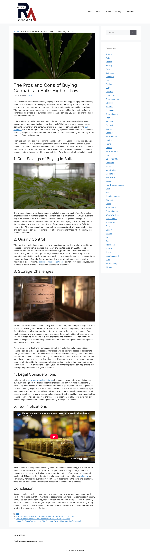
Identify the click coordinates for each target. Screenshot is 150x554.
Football (109, 125)
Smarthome (111, 207)
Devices (108, 12)
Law (107, 155)
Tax (72, 516)
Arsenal (109, 54)
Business (110, 73)
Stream (109, 230)
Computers (110, 95)
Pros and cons (53, 516)
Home (89, 12)
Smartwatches (112, 215)
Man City (110, 166)
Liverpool (110, 163)
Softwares (110, 222)
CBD (17, 514)
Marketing (110, 174)
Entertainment (112, 114)
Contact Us (130, 12)
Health (109, 140)
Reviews (109, 200)
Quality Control (64, 516)
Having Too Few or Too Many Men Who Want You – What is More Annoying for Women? (48, 521)
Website (109, 267)
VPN (108, 260)
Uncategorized (112, 256)
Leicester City (112, 159)
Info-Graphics (112, 151)
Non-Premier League (115, 185)
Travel (108, 252)
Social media (111, 219)
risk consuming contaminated (52, 262)
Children (109, 92)
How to (109, 148)
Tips (107, 241)
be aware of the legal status (40, 380)
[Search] (133, 32)
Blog (108, 69)
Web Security (111, 263)
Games (109, 129)
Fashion (109, 118)
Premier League (113, 196)
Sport (108, 226)
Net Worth (110, 177)
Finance (109, 121)
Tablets (109, 233)
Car (107, 80)
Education (110, 110)
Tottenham (110, 245)
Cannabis (32, 516)
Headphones (111, 136)
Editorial (109, 106)
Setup (108, 204)
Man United (111, 170)
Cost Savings (42, 516)
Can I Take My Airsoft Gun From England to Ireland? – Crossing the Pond (43, 519)
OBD (108, 189)
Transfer (109, 248)
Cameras (110, 77)
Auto (108, 58)
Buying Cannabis (22, 516)
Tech (108, 237)
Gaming (118, 12)
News (98, 12)
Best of (109, 62)
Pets (108, 192)
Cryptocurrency (112, 99)
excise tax (83, 476)
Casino (109, 84)
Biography (110, 65)
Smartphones (112, 211)
